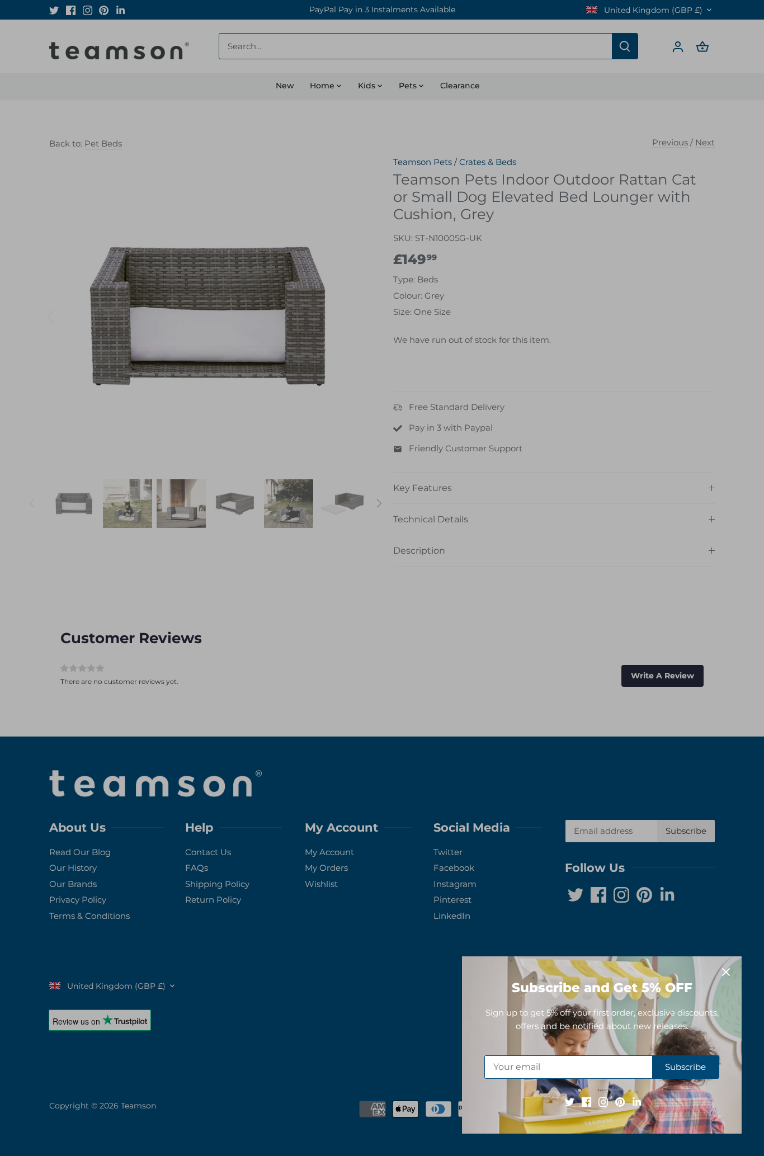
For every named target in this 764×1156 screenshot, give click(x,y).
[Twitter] (569, 1101)
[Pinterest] (620, 1101)
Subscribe (685, 1066)
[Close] (726, 972)
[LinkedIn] (637, 1101)
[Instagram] (603, 1101)
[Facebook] (586, 1101)
